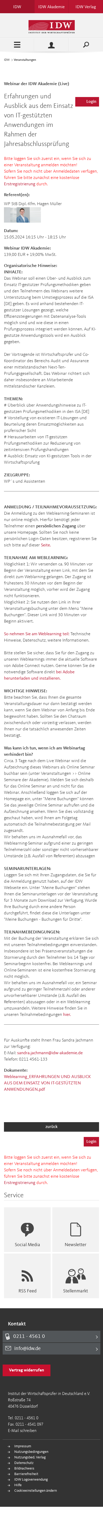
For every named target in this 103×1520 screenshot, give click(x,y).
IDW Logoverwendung (31, 1479)
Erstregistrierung (19, 184)
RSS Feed (27, 1291)
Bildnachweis (24, 1468)
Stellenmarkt (75, 1291)
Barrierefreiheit (26, 1474)
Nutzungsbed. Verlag (30, 1457)
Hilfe (18, 1485)
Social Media (27, 1244)
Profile (51, 44)
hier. (67, 1014)
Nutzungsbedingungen (31, 1452)
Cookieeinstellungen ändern (35, 1491)
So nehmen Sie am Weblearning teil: (36, 634)
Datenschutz (24, 1463)
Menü (17, 44)
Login (91, 102)
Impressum (22, 1446)
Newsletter (75, 1244)
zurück (51, 1127)
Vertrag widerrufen (26, 1370)
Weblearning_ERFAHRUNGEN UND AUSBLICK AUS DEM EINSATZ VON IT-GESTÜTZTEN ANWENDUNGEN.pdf (47, 1083)
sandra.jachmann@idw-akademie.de (50, 1053)
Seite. (46, 545)
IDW (7, 60)
